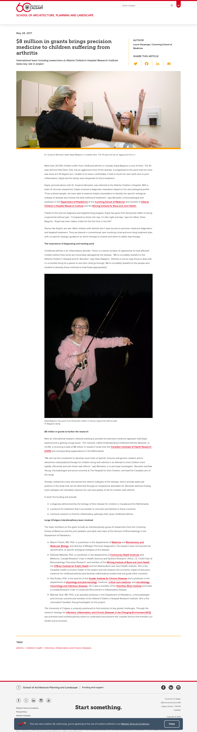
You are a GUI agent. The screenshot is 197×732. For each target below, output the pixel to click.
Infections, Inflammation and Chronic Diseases (68, 648)
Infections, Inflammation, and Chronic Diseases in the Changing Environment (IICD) (108, 612)
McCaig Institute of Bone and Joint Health (128, 562)
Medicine (116, 542)
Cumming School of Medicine (110, 202)
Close (172, 724)
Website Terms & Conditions (135, 724)
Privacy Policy (21, 712)
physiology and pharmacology (81, 582)
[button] (137, 63)
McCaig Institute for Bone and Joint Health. (114, 206)
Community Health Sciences (124, 554)
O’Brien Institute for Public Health (71, 566)
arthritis (20, 648)
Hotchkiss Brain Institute (128, 586)
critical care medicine (120, 582)
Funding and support (92, 687)
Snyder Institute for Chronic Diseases (108, 578)
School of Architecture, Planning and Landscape (54, 15)
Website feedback (23, 715)
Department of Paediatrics (74, 202)
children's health (34, 648)
